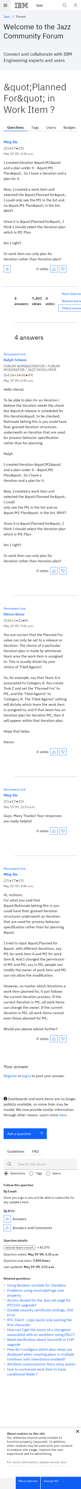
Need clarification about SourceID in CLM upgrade (40, 1342)
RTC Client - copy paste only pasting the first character (39, 1322)
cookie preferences (21, 1466)
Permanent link (14, 354)
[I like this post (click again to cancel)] (54, 268)
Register (10, 1076)
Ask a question (19, 1133)
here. (63, 1115)
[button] (77, 1431)
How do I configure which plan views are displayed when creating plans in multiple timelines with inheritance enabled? (40, 1354)
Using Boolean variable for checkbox (36, 1285)
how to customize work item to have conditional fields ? (36, 1371)
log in (26, 1076)
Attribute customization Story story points (41, 1364)
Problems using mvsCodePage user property (35, 1292)
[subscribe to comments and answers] (7, 1227)
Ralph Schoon (15, 360)
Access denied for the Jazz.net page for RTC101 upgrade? (39, 1302)
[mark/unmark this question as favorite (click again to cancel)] (7, 268)
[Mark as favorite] (7, 268)
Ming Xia (11, 142)
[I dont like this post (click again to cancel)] (63, 268)
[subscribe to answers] (7, 1218)
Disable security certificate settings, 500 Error (40, 1312)
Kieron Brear (14, 614)
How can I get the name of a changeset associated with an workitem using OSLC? (41, 1332)
